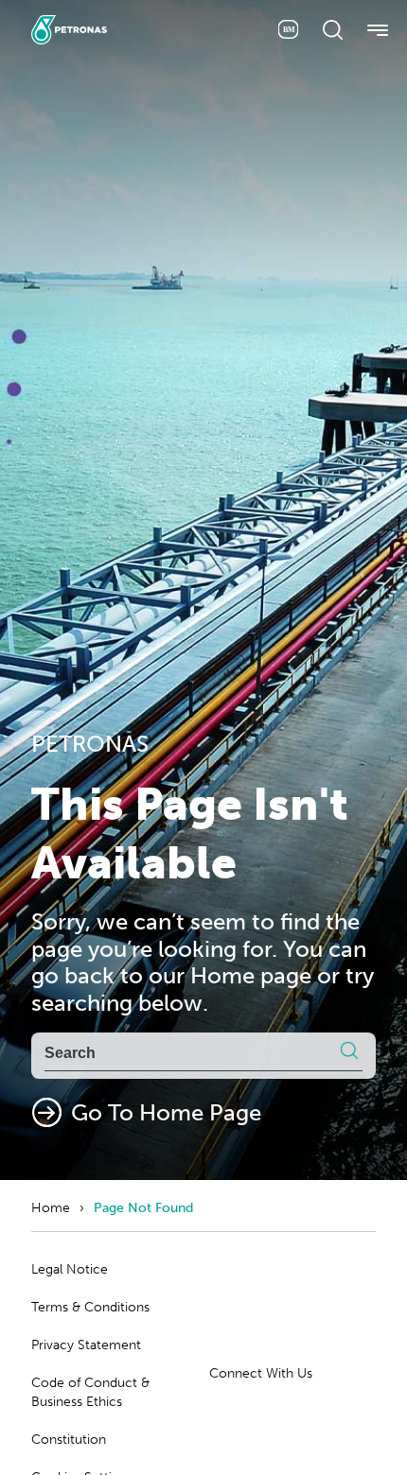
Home (50, 1208)
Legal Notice (69, 1269)
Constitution (68, 1440)
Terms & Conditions (90, 1307)
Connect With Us (260, 1373)
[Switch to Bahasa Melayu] (288, 29)
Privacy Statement (86, 1345)
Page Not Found (143, 1208)
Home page (250, 975)
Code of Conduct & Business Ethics (90, 1392)
